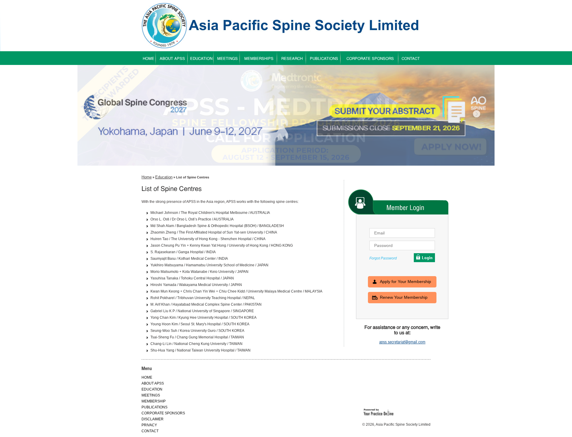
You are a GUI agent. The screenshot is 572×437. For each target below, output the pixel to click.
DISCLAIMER (153, 419)
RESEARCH (292, 59)
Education (163, 177)
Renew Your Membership (404, 297)
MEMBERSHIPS (258, 59)
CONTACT (411, 59)
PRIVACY (149, 425)
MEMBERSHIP (154, 401)
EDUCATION (201, 59)
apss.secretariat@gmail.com (402, 342)
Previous (93, 114)
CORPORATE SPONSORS (370, 59)
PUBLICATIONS (324, 59)
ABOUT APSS (172, 59)
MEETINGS (227, 59)
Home (147, 177)
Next (476, 114)
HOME (148, 59)
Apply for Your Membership (405, 281)
